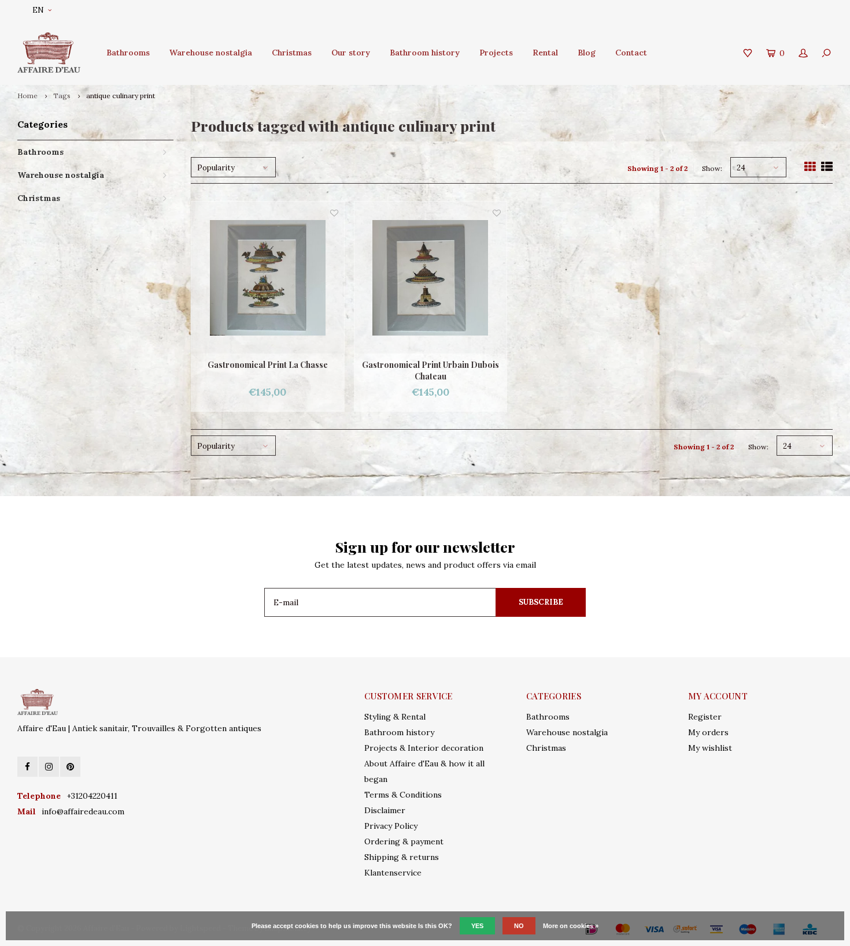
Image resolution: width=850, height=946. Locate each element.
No (519, 925)
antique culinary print (120, 95)
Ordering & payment (404, 841)
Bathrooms (128, 52)
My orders (708, 732)
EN (38, 10)
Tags (62, 95)
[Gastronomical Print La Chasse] (267, 278)
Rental (545, 52)
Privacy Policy (390, 826)
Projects (496, 52)
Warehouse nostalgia (210, 52)
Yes (477, 925)
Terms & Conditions (403, 794)
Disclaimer (384, 810)
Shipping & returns (401, 857)
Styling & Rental (395, 717)
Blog (587, 52)
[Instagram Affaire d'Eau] (49, 767)
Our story (350, 52)
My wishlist (710, 748)
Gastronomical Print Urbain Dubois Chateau (430, 370)
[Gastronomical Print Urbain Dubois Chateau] (430, 278)
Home (27, 95)
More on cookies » (570, 925)
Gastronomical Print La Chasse (268, 364)
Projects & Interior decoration (423, 748)
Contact (631, 52)
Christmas (292, 52)
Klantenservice (393, 872)
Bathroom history (425, 52)
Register (705, 717)
